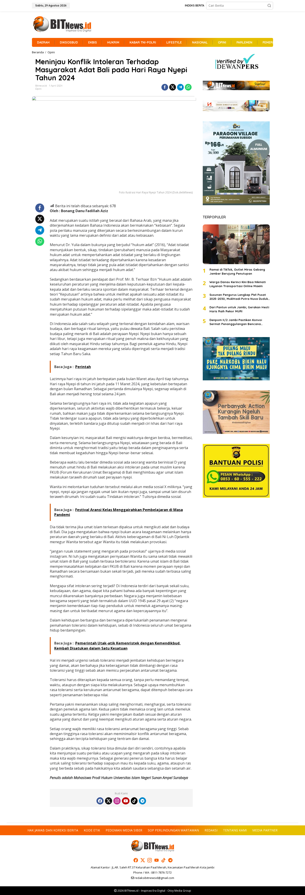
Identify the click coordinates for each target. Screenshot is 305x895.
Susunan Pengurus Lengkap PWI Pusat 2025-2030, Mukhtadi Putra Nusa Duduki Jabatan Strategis (239, 297)
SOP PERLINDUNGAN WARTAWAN (173, 830)
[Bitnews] (62, 24)
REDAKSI (211, 830)
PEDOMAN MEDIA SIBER (124, 830)
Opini (38, 88)
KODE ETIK (92, 830)
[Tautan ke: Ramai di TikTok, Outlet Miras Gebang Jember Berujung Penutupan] (236, 244)
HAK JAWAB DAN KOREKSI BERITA (52, 830)
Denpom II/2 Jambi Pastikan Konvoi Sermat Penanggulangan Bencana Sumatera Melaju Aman (235, 322)
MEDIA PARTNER (265, 830)
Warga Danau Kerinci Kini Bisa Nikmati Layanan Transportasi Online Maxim (237, 284)
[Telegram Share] (180, 87)
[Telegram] (142, 800)
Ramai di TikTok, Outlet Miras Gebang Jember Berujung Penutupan (237, 271)
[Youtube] (126, 800)
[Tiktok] (134, 800)
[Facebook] (100, 800)
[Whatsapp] (188, 87)
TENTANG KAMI (235, 830)
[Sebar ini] (164, 87)
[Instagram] (117, 800)
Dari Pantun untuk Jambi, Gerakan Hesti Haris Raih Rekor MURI (239, 309)
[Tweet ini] (172, 87)
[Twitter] (108, 800)
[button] (269, 5)
